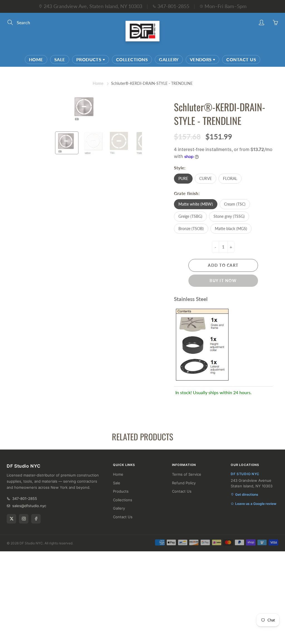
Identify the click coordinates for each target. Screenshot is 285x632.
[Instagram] (23, 519)
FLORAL (230, 178)
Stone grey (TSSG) (229, 216)
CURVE (205, 178)
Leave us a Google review (255, 504)
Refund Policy (184, 483)
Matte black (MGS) (231, 228)
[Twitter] (11, 519)
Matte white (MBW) (195, 204)
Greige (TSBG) (190, 216)
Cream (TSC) (234, 204)
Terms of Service (186, 474)
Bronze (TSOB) (191, 228)
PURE (183, 178)
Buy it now (223, 280)
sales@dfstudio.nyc (29, 505)
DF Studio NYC (31, 543)
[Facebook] (36, 519)
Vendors (201, 59)
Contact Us (241, 59)
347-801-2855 (173, 6)
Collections (132, 59)
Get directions (246, 494)
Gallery (168, 59)
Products (89, 59)
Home (36, 59)
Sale (59, 59)
